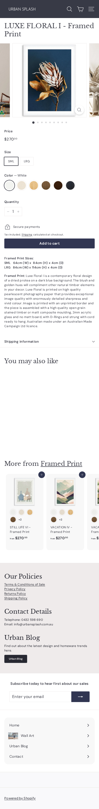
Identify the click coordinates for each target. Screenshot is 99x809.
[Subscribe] (80, 696)
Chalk (21, 185)
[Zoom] (79, 110)
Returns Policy (15, 594)
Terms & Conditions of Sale (24, 584)
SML (11, 161)
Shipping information (21, 341)
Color (15, 175)
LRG (27, 161)
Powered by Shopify (20, 798)
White (9, 185)
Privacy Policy (14, 589)
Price (8, 131)
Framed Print (61, 463)
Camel (46, 185)
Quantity (11, 202)
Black (70, 185)
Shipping (27, 234)
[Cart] (80, 9)
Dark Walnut (58, 185)
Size (7, 152)
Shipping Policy (16, 598)
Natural (34, 185)
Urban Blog (16, 658)
